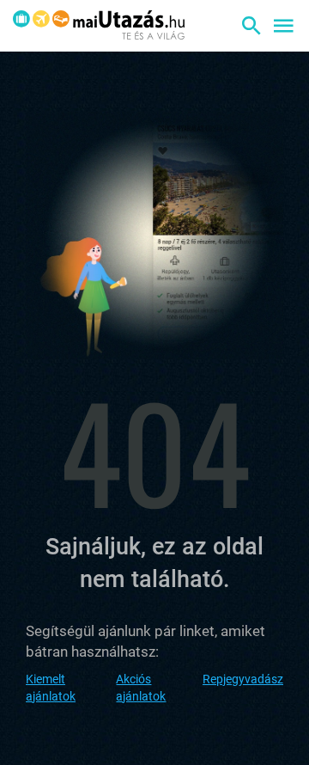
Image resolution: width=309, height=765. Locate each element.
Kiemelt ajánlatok (51, 687)
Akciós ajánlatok (141, 687)
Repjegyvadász (243, 679)
